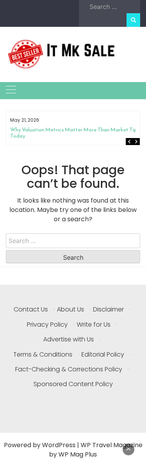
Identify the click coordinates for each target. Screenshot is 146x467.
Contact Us (31, 309)
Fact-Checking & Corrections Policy (68, 369)
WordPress (59, 445)
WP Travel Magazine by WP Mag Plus (95, 450)
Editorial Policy (102, 354)
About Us (70, 309)
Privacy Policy (47, 324)
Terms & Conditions (42, 354)
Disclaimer (108, 309)
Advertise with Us (68, 339)
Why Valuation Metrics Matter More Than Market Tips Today (74, 133)
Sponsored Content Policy (73, 384)
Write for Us (94, 324)
